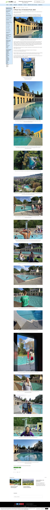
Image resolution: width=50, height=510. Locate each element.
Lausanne (7, 59)
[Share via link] (19, 472)
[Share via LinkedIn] (17, 472)
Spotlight (15, 469)
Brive (7, 56)
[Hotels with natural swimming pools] (15, 482)
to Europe (7, 19)
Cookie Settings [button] (38, 508)
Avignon (7, 52)
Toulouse (7, 64)
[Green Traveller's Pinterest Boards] (23, 504)
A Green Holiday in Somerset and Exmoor (27, 487)
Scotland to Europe (9, 17)
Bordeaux (7, 55)
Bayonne (7, 54)
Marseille (7, 60)
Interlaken (7, 58)
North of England (8, 18)
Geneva (7, 57)
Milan (7, 61)
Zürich (7, 66)
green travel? (26, 2)
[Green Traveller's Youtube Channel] (21, 504)
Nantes (7, 62)
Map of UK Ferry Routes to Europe (8, 15)
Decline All (42, 508)
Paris (7, 42)
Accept (46, 508)
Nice (7, 63)
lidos (20, 467)
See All (45, 477)
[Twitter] (17, 504)
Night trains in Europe (8, 38)
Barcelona (7, 53)
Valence (7, 65)
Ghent (7, 47)
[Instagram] (15, 504)
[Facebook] (19, 504)
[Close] (49, 508)
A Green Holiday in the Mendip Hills (40, 481)
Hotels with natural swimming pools (14, 487)
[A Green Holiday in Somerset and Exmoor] (28, 482)
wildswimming (16, 467)
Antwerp (7, 51)
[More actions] (42, 7)
